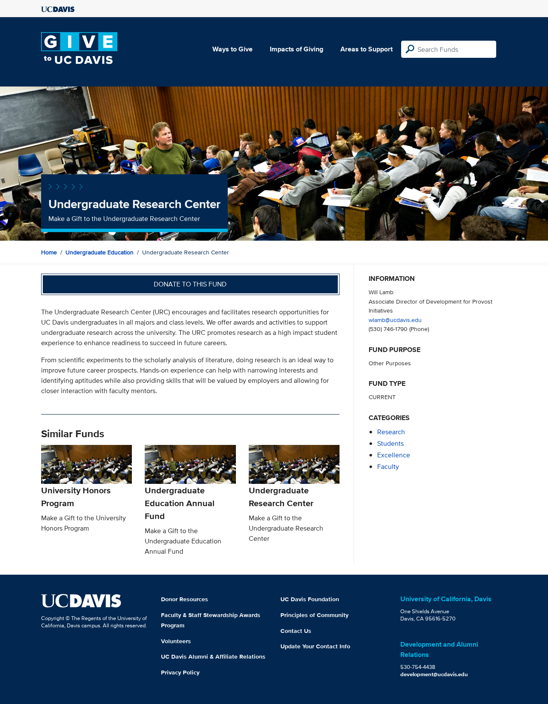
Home (49, 252)
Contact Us (295, 630)
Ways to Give (232, 49)
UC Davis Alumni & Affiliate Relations (213, 656)
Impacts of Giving (296, 49)
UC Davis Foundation (309, 599)
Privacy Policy (180, 672)
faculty (388, 466)
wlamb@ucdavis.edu (395, 319)
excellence (393, 455)
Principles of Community (314, 615)
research (391, 432)
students (390, 443)
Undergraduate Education (100, 252)
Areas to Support (366, 49)
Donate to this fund (190, 284)
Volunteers (176, 641)
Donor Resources (184, 599)
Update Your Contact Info (315, 646)
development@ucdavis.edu (434, 674)
